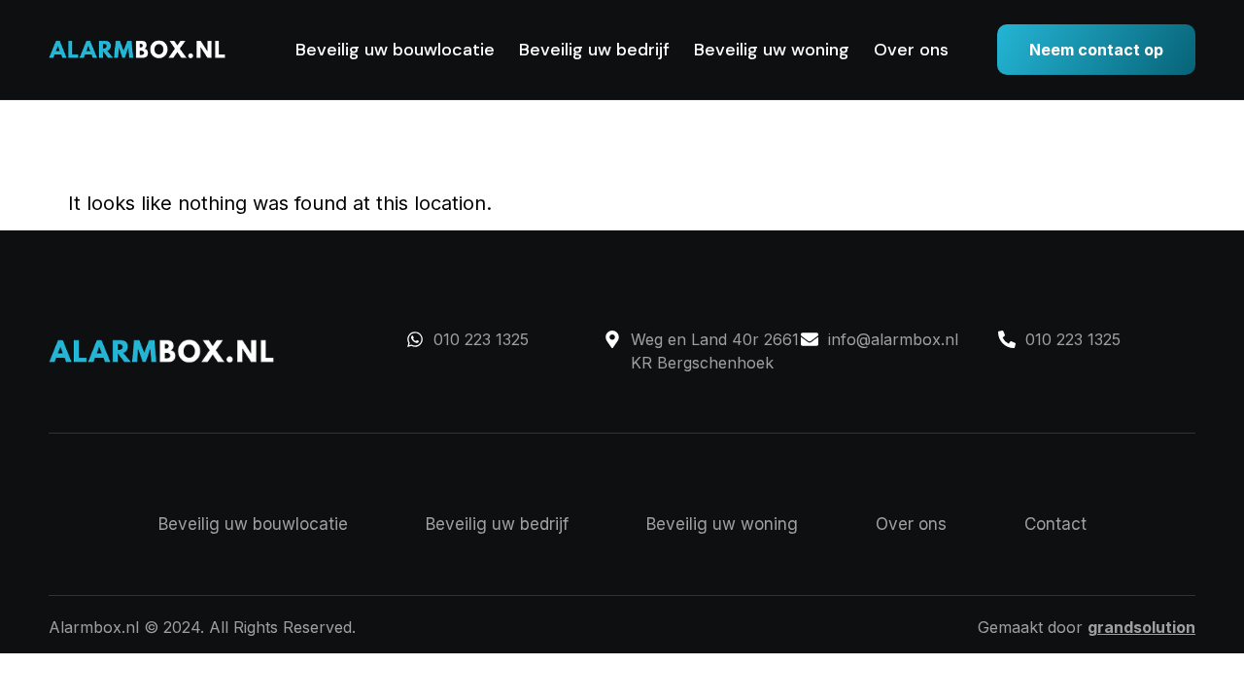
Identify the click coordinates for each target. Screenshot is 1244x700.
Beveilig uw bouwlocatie (395, 49)
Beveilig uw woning (771, 49)
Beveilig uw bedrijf (594, 49)
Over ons (911, 49)
